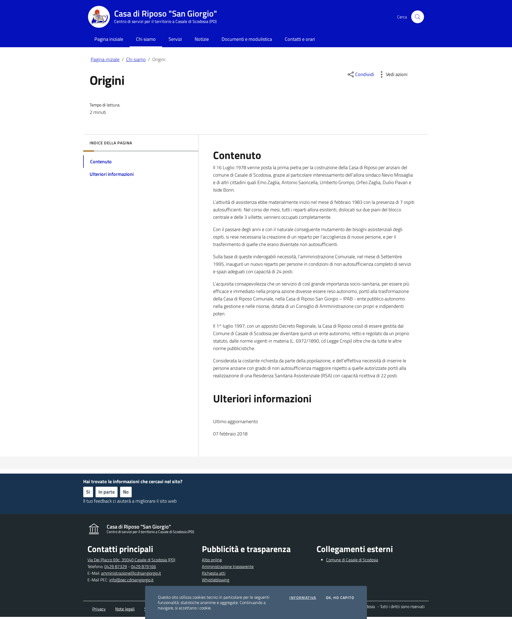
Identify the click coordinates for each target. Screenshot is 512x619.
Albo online (212, 560)
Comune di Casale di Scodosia (352, 560)
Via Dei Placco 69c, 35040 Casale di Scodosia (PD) (131, 560)
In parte (106, 491)
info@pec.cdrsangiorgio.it (131, 580)
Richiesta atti (213, 573)
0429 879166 (143, 566)
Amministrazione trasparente (228, 566)
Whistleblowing (215, 580)
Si (88, 491)
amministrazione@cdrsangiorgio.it (131, 573)
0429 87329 (115, 566)
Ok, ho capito (340, 598)
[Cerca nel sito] (417, 16)
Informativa (302, 598)
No (126, 491)
